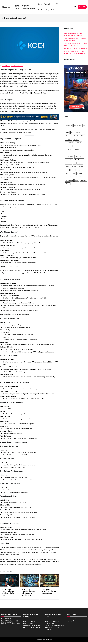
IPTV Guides (68, 146)
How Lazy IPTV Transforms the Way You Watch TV (49, 591)
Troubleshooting (43, 10)
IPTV (56, 4)
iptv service (76, 149)
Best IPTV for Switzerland (31, 627)
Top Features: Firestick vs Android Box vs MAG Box (75, 39)
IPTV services (68, 152)
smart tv (67, 173)
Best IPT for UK (28, 623)
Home (40, 4)
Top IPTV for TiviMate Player (54, 625)
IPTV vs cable (68, 163)
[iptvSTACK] (76, 88)
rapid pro (81, 166)
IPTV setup (76, 152)
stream (73, 173)
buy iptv (67, 128)
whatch (76, 180)
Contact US (71, 621)
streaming (79, 173)
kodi (75, 163)
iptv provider (76, 146)
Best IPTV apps (77, 125)
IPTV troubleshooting (79, 159)
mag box (80, 163)
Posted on (17, 66)
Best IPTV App (69, 125)
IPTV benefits (68, 135)
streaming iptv (79, 176)
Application (47, 4)
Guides (67, 132)
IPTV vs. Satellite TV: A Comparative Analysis (14, 314)
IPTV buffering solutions (79, 135)
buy (84, 125)
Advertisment (71, 619)
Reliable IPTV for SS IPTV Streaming (75, 48)
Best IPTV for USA (29, 621)
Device (53, 10)
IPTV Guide (78, 142)
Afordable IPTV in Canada (31, 625)
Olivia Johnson (6, 66)
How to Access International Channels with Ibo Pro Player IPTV (75, 34)
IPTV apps (78, 132)
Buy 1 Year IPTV (21, 93)
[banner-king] (29, 117)
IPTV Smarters (78, 156)
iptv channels (68, 139)
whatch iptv (83, 180)
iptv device (76, 139)
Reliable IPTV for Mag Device (10, 623)
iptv (72, 132)
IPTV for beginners (69, 142)
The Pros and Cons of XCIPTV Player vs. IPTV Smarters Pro (75, 44)
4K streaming (68, 122)
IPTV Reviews (68, 149)
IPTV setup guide (69, 156)
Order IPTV (82, 7)
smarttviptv (49, 639)
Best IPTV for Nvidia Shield (9, 621)
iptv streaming (69, 159)
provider (67, 166)
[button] (52, 4)
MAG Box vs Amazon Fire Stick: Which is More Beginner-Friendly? (74, 52)
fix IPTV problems (81, 128)
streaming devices (69, 176)
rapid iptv (74, 166)
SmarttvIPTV (22, 6)
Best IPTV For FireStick (8, 619)
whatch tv (68, 183)
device (73, 128)
